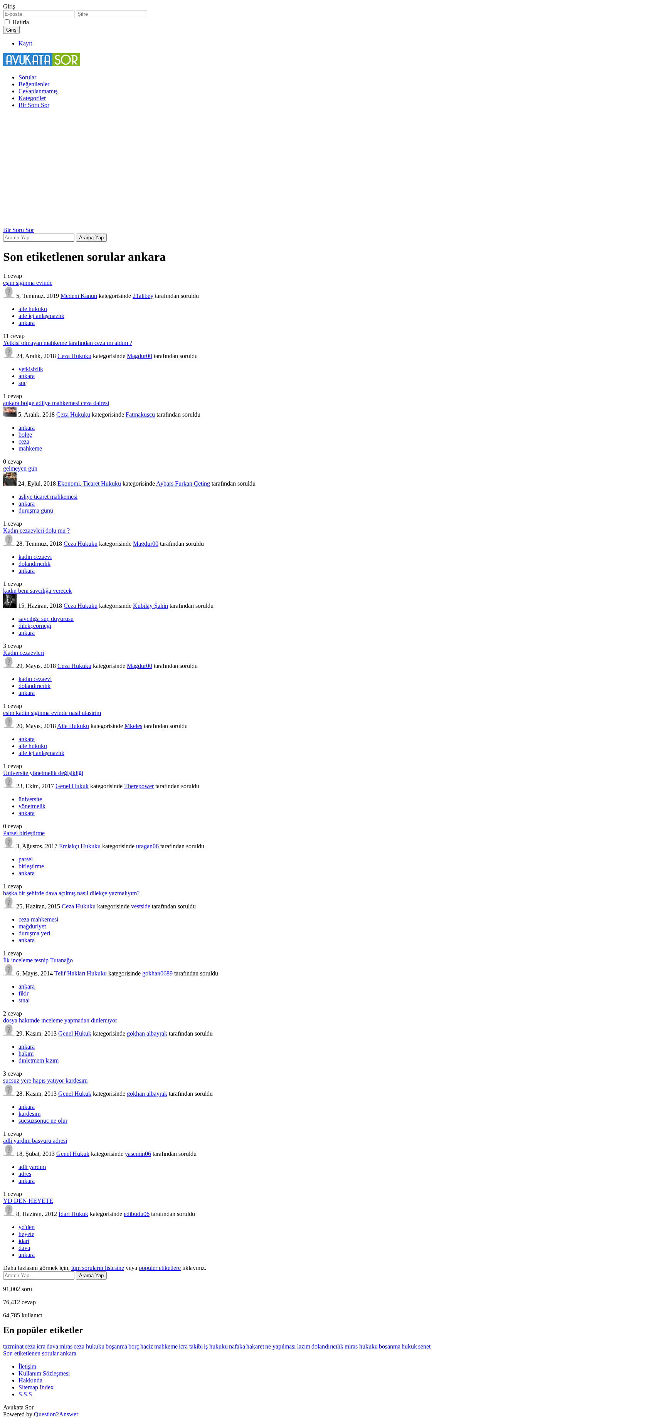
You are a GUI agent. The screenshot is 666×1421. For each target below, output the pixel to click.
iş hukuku (216, 1346)
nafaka (237, 1346)
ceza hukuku (89, 1346)
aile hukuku (32, 309)
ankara (26, 323)
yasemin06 (138, 1153)
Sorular (27, 77)
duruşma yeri (34, 933)
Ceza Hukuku (74, 356)
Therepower (139, 786)
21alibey (143, 296)
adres (24, 1173)
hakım (26, 1053)
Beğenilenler (33, 84)
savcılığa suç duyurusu (46, 618)
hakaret (255, 1346)
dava (24, 1247)
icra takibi (191, 1346)
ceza (23, 441)
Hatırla (20, 22)
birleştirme (31, 866)
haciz (146, 1346)
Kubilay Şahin (150, 605)
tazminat (13, 1346)
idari (23, 1241)
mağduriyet (32, 926)
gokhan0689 (157, 973)
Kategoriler (32, 98)
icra (41, 1346)
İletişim (27, 1366)
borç (133, 1346)
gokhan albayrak (147, 1033)
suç (22, 383)
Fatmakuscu (140, 414)
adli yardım (32, 1167)
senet (424, 1346)
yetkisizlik (30, 369)
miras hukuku (361, 1346)
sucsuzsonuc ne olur (42, 1120)
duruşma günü (35, 510)
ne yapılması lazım (287, 1346)
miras (65, 1346)
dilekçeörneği (34, 625)
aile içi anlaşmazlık (41, 316)
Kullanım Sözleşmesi (44, 1373)
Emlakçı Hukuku (80, 846)
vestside (140, 906)
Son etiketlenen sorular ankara (39, 1353)
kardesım (29, 1113)
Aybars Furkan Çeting (183, 483)
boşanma (116, 1346)
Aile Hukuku (73, 726)
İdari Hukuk (73, 1214)
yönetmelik (31, 806)
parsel (25, 859)
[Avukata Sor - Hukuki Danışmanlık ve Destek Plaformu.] (41, 64)
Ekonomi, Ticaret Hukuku (89, 483)
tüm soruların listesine (97, 1268)
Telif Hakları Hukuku (80, 973)
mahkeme (30, 448)
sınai (24, 1000)
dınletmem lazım (38, 1060)
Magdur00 (139, 356)
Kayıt (25, 43)
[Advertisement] (333, 169)
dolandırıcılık (34, 563)
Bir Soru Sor (33, 105)
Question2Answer (56, 1414)
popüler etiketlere (160, 1268)
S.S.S (25, 1394)
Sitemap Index (36, 1387)
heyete (26, 1234)
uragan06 (147, 846)
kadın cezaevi (35, 556)
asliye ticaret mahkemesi (47, 496)
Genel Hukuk (72, 786)
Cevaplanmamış (37, 91)
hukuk (409, 1346)
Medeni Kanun (79, 296)
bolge (25, 434)
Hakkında (30, 1380)
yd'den (26, 1227)
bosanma (389, 1346)
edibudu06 (137, 1214)
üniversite (30, 799)
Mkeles (133, 726)
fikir (23, 993)
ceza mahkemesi (38, 919)
